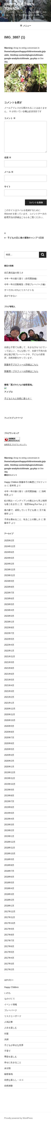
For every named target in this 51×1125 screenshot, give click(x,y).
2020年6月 (9, 743)
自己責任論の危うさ (13, 272)
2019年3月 (9, 824)
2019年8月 (9, 795)
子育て (7, 1051)
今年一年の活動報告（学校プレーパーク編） (25, 284)
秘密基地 (8, 1074)
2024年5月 (9, 558)
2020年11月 (9, 714)
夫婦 (6, 1039)
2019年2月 (9, 830)
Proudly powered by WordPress (18, 1118)
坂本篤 (13, 485)
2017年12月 (9, 911)
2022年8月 (9, 627)
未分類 (7, 1068)
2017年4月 (9, 958)
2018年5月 (9, 882)
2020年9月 (9, 726)
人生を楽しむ (10, 1027)
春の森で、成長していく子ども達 (20, 510)
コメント (9, 118)
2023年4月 (9, 610)
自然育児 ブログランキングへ (15, 445)
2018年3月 (9, 894)
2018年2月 (9, 900)
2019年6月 (9, 807)
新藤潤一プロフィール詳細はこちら (21, 371)
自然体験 (8, 1085)
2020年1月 (9, 766)
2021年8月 (9, 668)
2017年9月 (9, 929)
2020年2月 (9, 761)
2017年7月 (9, 940)
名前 (7, 157)
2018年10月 (9, 853)
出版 (6, 1033)
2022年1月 (9, 650)
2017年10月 (9, 923)
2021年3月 (9, 691)
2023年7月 (9, 592)
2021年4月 (9, 685)
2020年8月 (9, 732)
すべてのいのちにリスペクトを (19, 290)
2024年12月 (9, 546)
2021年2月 (9, 697)
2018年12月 (9, 842)
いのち (7, 993)
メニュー (27, 26)
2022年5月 (9, 639)
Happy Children (11, 987)
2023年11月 (9, 575)
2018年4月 (9, 888)
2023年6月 (9, 598)
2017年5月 (9, 952)
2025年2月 (9, 540)
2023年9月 (9, 581)
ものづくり (9, 998)
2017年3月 (9, 963)
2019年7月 (9, 801)
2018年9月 (9, 859)
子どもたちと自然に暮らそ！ (18, 398)
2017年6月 (9, 946)
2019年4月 (9, 819)
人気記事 (8, 1022)
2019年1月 (9, 836)
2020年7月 (9, 737)
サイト (7, 186)
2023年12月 (9, 569)
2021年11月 (9, 656)
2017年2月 (9, 969)
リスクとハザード (12, 1016)
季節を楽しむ (10, 1056)
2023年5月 (9, 604)
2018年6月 (9, 877)
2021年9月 (9, 662)
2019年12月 (9, 772)
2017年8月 (9, 934)
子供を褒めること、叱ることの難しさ (22, 519)
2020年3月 (9, 755)
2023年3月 (9, 616)
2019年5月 (9, 813)
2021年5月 (9, 679)
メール (8, 172)
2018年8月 (9, 865)
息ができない (10, 296)
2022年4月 (9, 645)
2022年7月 (9, 633)
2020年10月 (9, 720)
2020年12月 (9, 708)
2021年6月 (9, 674)
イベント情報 (10, 1004)
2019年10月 (9, 784)
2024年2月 (9, 563)
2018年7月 (9, 871)
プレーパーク (10, 1010)
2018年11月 (9, 847)
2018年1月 (9, 905)
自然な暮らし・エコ (13, 1080)
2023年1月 (9, 621)
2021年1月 (9, 703)
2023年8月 (9, 587)
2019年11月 (9, 778)
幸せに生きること (12, 1062)
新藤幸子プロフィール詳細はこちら (21, 364)
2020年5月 (9, 749)
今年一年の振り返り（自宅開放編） (21, 278)
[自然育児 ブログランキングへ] (12, 441)
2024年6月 (9, 552)
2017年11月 (9, 917)
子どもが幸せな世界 (13, 1045)
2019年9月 (9, 789)
